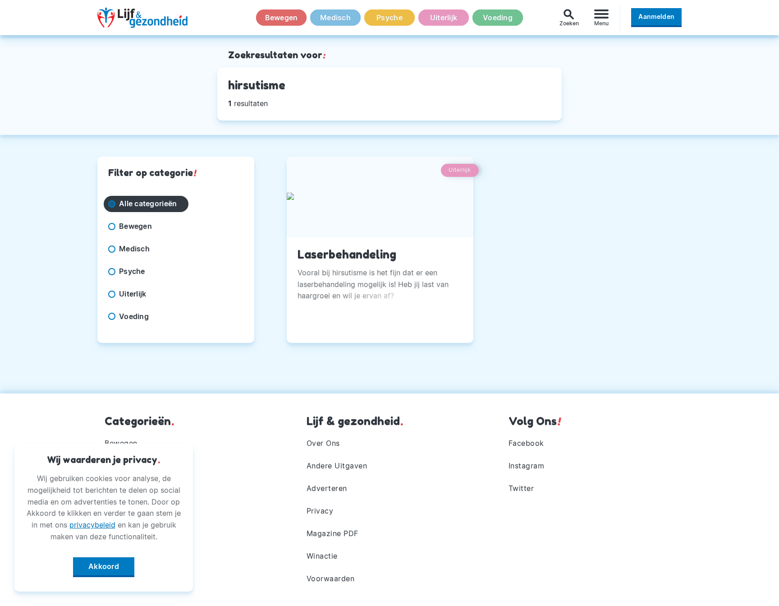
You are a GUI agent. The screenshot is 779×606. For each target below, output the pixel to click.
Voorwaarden (331, 578)
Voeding (498, 17)
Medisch (335, 17)
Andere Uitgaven (337, 465)
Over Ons (323, 443)
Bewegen (281, 17)
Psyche (389, 17)
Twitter (521, 488)
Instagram (527, 465)
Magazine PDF (332, 533)
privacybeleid (92, 524)
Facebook (526, 443)
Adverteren (327, 488)
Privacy (320, 510)
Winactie (322, 555)
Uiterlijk (443, 17)
